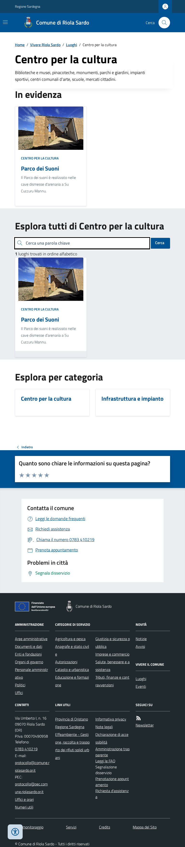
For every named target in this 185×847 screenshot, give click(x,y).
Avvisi (140, 646)
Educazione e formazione (72, 681)
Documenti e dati (28, 646)
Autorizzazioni (66, 662)
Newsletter (145, 725)
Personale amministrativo (31, 673)
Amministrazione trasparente (112, 752)
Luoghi (71, 45)
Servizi (71, 827)
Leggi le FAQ (105, 761)
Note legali (104, 727)
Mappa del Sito (145, 827)
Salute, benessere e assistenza (112, 665)
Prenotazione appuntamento (112, 782)
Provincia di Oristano (71, 719)
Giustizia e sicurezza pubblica (112, 642)
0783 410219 (26, 749)
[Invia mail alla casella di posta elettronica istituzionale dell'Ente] (32, 766)
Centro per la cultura (40, 158)
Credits (104, 827)
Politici (20, 685)
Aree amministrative (31, 639)
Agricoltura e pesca (70, 639)
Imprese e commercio (112, 654)
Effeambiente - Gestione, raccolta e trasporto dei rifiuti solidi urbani (72, 746)
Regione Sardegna (27, 6)
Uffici (19, 692)
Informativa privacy (110, 719)
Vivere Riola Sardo (45, 45)
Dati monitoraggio (29, 827)
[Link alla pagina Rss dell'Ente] (138, 718)
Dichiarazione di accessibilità (111, 738)
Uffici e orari (24, 799)
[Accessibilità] (15, 832)
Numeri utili (24, 807)
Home (20, 45)
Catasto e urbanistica (72, 669)
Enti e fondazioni (28, 654)
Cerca (159, 243)
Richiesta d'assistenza (112, 794)
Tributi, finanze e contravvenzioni (112, 681)
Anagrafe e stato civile (72, 650)
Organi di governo (29, 662)
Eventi (141, 686)
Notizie (141, 639)
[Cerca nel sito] (162, 22)
